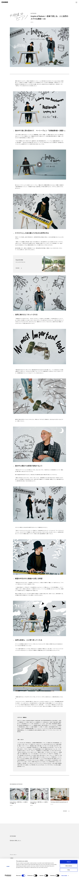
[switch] (35, 876)
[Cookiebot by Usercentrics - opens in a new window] (8, 876)
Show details (64, 875)
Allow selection (68, 865)
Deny (69, 869)
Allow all (69, 861)
